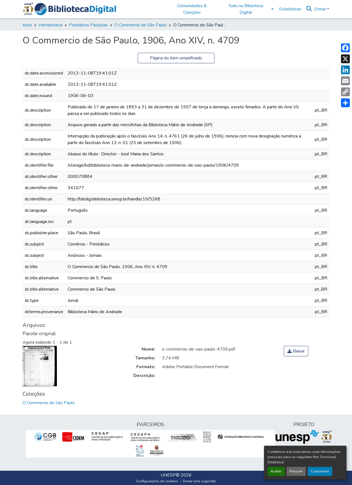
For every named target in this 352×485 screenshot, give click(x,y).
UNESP (168, 475)
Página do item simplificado (176, 58)
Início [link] (27, 25)
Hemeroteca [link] (50, 25)
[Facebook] (345, 47)
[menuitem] (247, 9)
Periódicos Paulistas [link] (88, 25)
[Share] (345, 102)
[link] (296, 351)
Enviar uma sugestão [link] (199, 481)
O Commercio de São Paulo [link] (140, 25)
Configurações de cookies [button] (157, 481)
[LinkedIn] (345, 69)
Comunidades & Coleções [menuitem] (192, 9)
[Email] (345, 80)
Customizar (320, 471)
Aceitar (276, 471)
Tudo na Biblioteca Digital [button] (245, 9)
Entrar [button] (320, 9)
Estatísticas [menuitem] (290, 9)
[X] (345, 58)
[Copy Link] (345, 91)
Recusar (296, 471)
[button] (75, 9)
